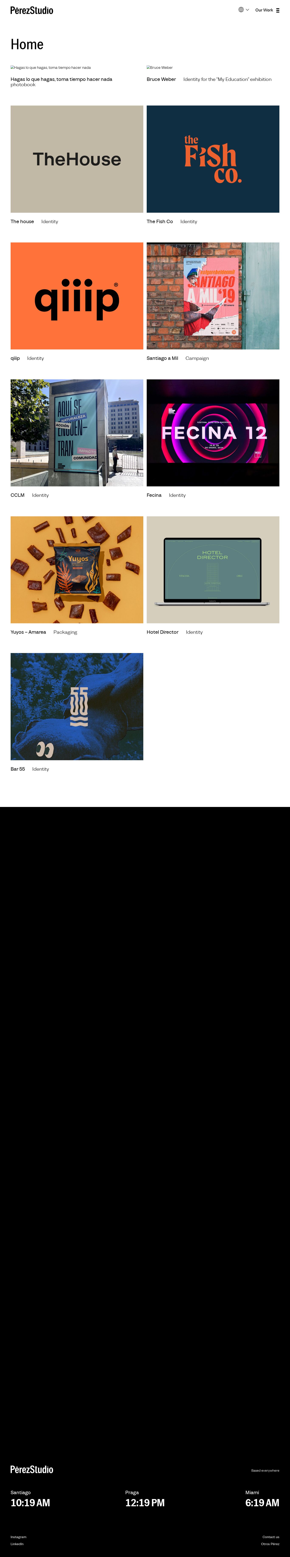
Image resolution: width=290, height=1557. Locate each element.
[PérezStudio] (32, 10)
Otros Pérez (270, 1544)
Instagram (18, 1537)
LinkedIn (17, 1544)
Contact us (271, 1537)
